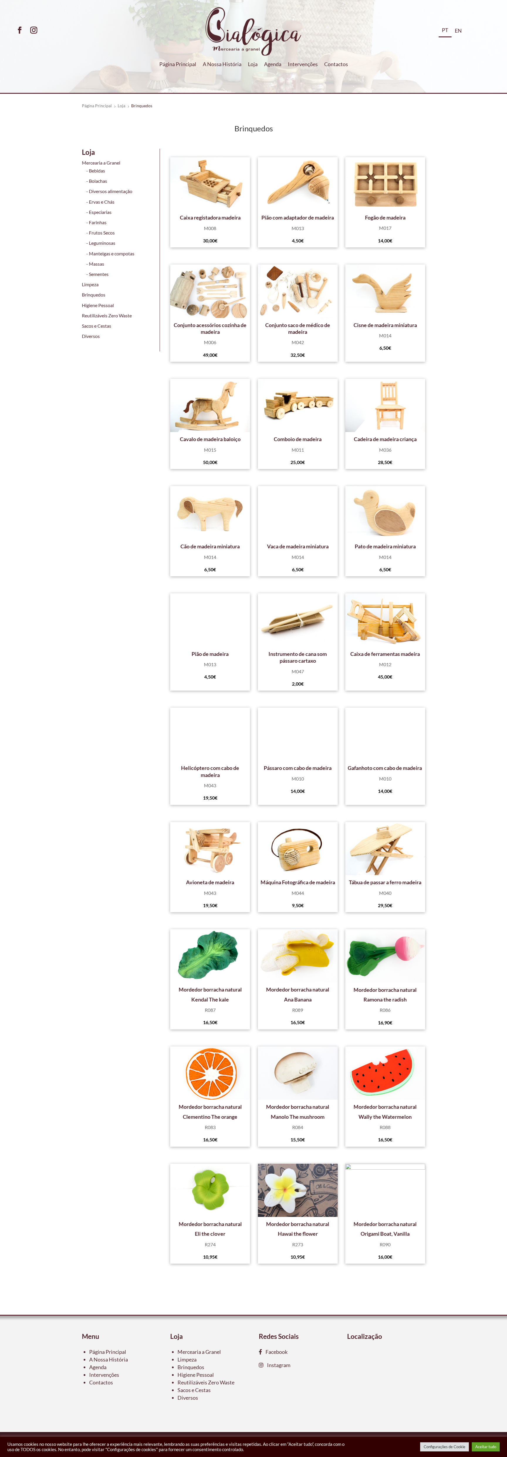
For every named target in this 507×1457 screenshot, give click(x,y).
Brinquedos (93, 294)
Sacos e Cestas (96, 326)
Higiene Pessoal (98, 305)
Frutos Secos (102, 232)
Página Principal (177, 64)
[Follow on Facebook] (20, 30)
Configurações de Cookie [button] (444, 1446)
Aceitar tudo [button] (485, 1446)
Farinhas (98, 222)
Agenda (272, 64)
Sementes (99, 274)
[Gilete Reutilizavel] (210, 183)
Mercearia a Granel (101, 162)
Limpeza (90, 284)
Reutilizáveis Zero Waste (107, 315)
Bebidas (97, 170)
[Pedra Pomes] (298, 183)
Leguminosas (102, 243)
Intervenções (303, 64)
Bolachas (98, 181)
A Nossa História (222, 64)
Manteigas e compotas (111, 253)
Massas (96, 264)
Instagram (276, 1365)
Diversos (91, 336)
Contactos (336, 64)
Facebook (275, 1352)
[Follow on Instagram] (34, 30)
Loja (253, 64)
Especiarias (100, 212)
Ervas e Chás (101, 202)
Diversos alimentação (110, 191)
